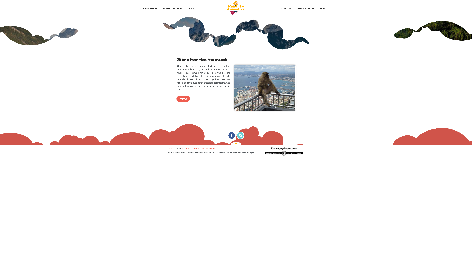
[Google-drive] (240, 135)
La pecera (170, 148)
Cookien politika (208, 148)
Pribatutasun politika (191, 148)
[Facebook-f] (232, 135)
